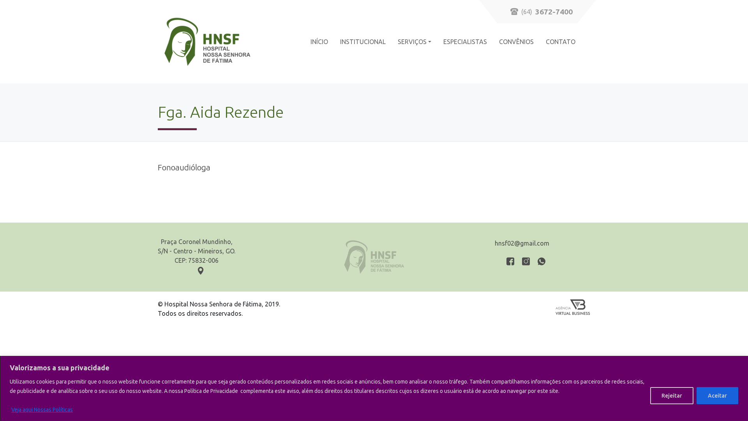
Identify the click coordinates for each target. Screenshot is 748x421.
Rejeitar (672, 396)
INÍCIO (319, 41)
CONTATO (560, 41)
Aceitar (717, 396)
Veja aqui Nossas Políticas (42, 410)
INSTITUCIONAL (363, 41)
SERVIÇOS (412, 41)
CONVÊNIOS (516, 41)
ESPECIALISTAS (465, 41)
